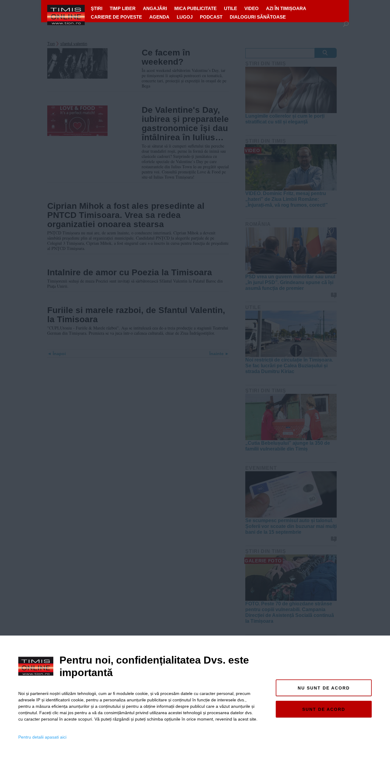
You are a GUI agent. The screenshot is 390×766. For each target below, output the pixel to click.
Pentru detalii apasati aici (42, 737)
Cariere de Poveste (116, 17)
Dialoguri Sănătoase (258, 17)
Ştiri (96, 8)
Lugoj (185, 17)
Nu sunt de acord (324, 688)
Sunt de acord (323, 709)
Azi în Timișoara (286, 8)
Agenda (159, 17)
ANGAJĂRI (155, 8)
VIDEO (251, 8)
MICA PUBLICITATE (195, 8)
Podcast (211, 17)
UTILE (230, 8)
